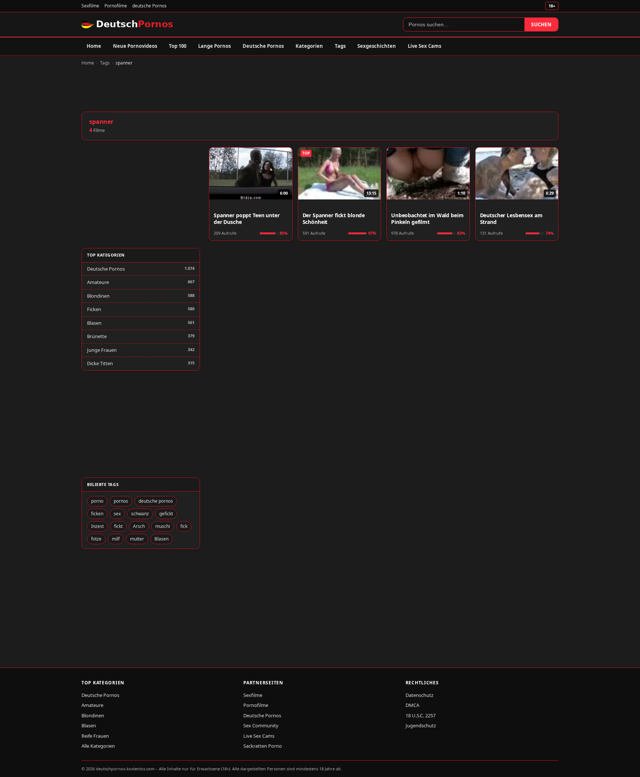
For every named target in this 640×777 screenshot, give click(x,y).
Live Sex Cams (424, 46)
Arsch (139, 526)
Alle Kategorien (98, 746)
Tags (340, 46)
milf (116, 539)
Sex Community (261, 725)
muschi (162, 526)
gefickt (166, 513)
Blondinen (98, 295)
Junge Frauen (102, 350)
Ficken (94, 309)
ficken (97, 513)
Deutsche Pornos (263, 46)
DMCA (412, 705)
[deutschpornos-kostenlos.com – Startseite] (127, 24)
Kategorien (309, 46)
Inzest (97, 526)
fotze (96, 539)
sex (117, 513)
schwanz (140, 513)
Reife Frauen (95, 736)
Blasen (94, 323)
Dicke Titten (100, 363)
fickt (118, 526)
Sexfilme (90, 6)
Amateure (98, 282)
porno (97, 501)
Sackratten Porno (262, 746)
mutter (137, 539)
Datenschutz (419, 695)
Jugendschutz (421, 725)
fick (183, 526)
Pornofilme (115, 6)
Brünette (97, 336)
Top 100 (177, 46)
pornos (121, 501)
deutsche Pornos (149, 6)
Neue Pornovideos (135, 46)
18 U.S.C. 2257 (421, 715)
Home (94, 46)
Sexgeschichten (376, 46)
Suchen (541, 24)
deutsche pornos (156, 501)
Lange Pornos (214, 46)
